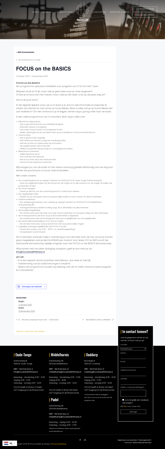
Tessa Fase (20, 331)
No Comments (40, 331)
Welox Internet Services (142, 442)
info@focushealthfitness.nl (30, 251)
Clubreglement (145, 440)
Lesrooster (99, 12)
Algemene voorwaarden (127, 440)
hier (125, 406)
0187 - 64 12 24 (20, 369)
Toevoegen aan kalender (32, 286)
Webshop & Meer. (120, 12)
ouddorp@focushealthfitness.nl (98, 372)
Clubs (35, 12)
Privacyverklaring (58, 444)
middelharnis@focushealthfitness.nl (65, 372)
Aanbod (47, 12)
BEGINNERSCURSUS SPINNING (98, 319)
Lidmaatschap (63, 12)
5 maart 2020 (29, 331)
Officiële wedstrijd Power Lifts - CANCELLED (40, 319)
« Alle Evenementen (25, 52)
